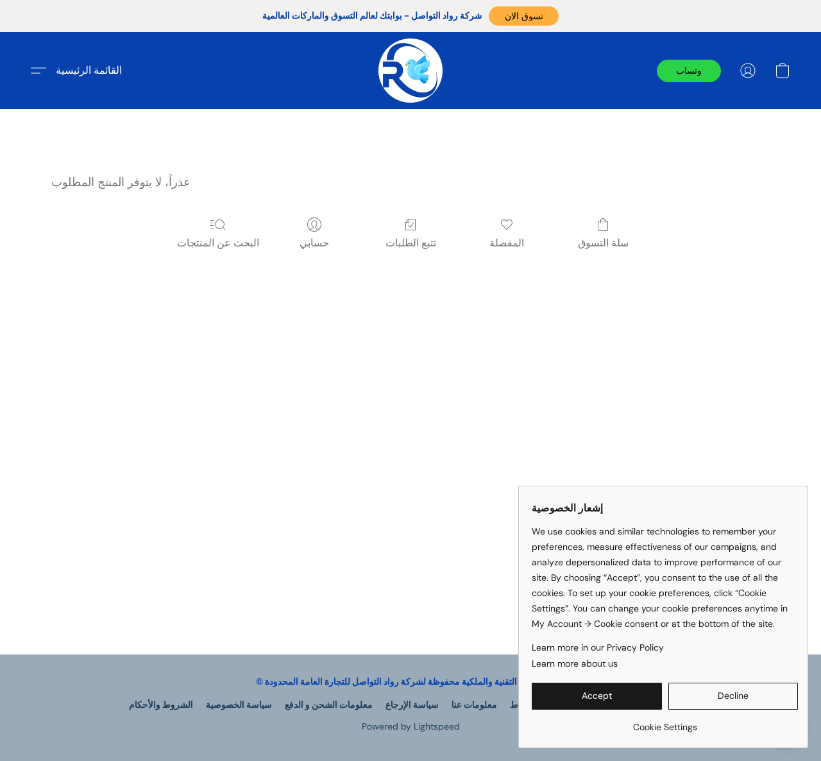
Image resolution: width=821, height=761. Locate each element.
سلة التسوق (603, 243)
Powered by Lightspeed (411, 726)
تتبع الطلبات (410, 243)
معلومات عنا (474, 704)
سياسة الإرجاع (412, 704)
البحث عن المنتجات (218, 243)
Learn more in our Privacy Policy (598, 647)
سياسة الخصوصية (239, 704)
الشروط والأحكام (161, 704)
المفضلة (506, 243)
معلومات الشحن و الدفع (329, 704)
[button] (524, 16)
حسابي (314, 243)
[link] (665, 722)
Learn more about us (575, 663)
